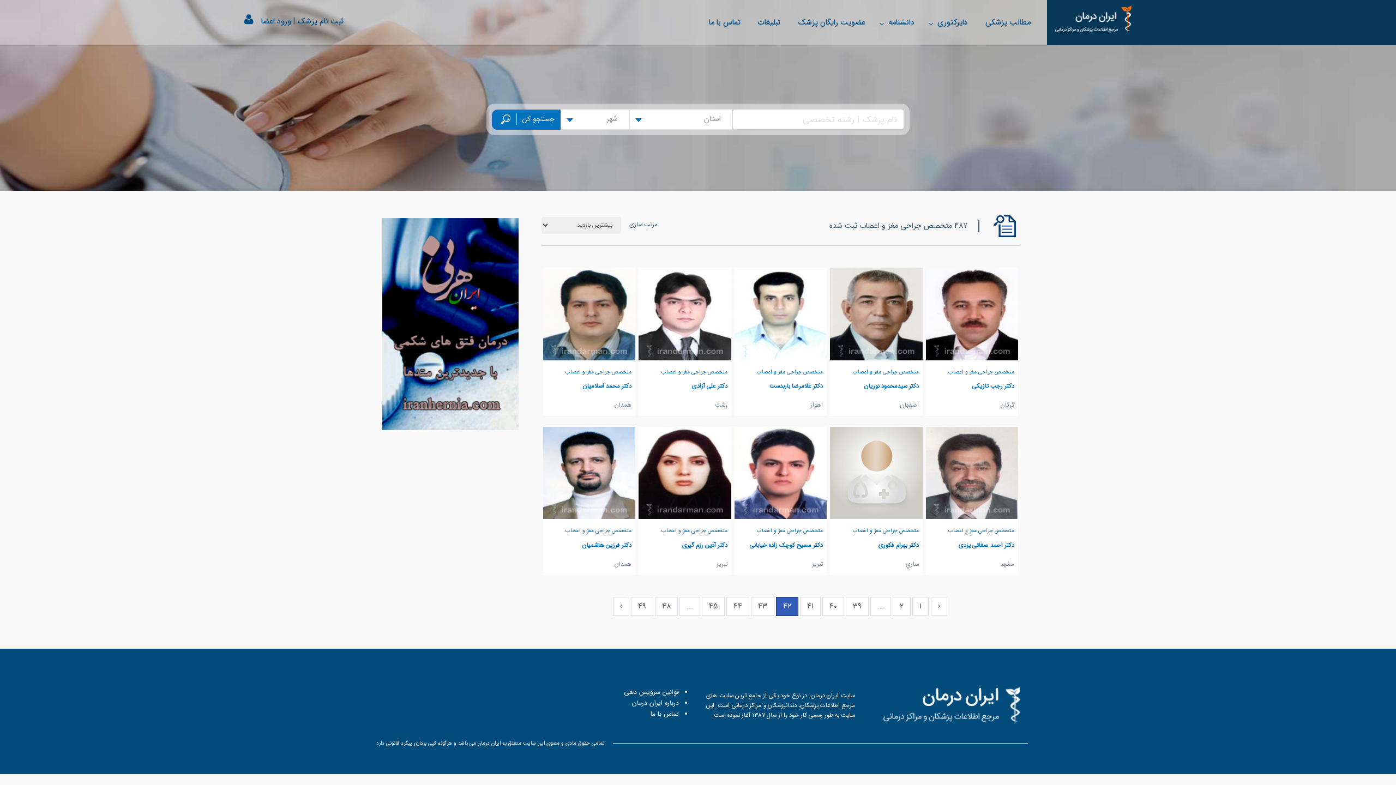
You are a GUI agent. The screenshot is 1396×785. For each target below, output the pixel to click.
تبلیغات (769, 22)
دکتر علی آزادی (709, 386)
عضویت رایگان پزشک (831, 22)
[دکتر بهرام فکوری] (876, 473)
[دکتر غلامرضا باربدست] (781, 313)
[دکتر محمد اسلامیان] (589, 313)
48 (666, 606)
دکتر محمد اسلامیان (607, 386)
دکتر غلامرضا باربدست (796, 386)
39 (857, 606)
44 (737, 606)
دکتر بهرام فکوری (898, 545)
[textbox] (716, 119)
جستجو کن (538, 119)
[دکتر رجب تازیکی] (972, 313)
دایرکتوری (952, 22)
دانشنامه (901, 22)
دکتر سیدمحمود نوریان (891, 386)
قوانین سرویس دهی (651, 692)
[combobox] (680, 119)
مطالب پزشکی (1008, 22)
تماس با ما (725, 22)
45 (713, 606)
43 (762, 606)
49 (642, 606)
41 (810, 606)
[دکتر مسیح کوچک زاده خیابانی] (781, 473)
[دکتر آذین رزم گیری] (685, 473)
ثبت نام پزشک (320, 21)
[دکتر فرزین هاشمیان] (589, 473)
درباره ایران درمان (655, 703)
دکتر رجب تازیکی (993, 386)
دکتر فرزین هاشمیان (606, 545)
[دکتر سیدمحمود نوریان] (876, 313)
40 (833, 606)
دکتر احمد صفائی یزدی (986, 545)
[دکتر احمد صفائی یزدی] (972, 473)
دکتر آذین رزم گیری (704, 545)
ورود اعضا (276, 21)
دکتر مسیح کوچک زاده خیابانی (786, 545)
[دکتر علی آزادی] (685, 313)
